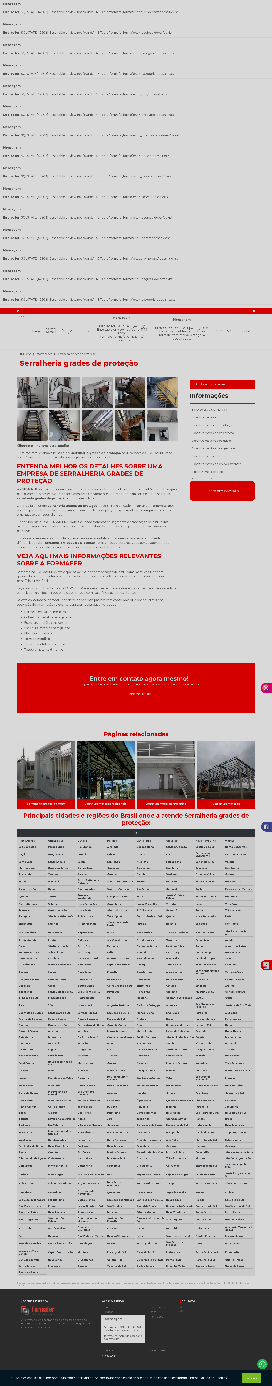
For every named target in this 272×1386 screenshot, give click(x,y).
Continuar (251, 1378)
